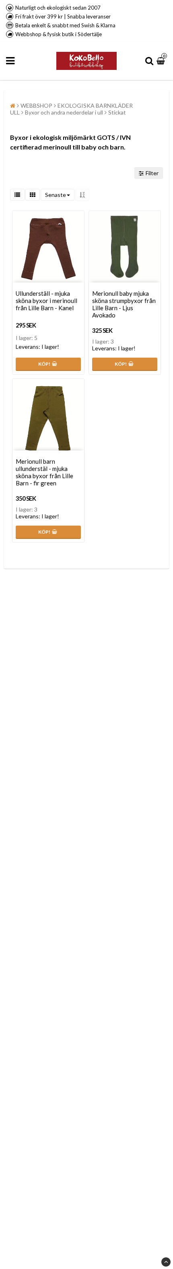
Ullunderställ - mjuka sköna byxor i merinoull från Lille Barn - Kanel (46, 300)
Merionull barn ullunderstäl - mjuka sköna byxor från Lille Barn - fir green (44, 472)
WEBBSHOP (36, 105)
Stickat (117, 112)
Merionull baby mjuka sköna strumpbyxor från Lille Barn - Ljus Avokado (124, 304)
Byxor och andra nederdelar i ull (64, 112)
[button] (162, 61)
